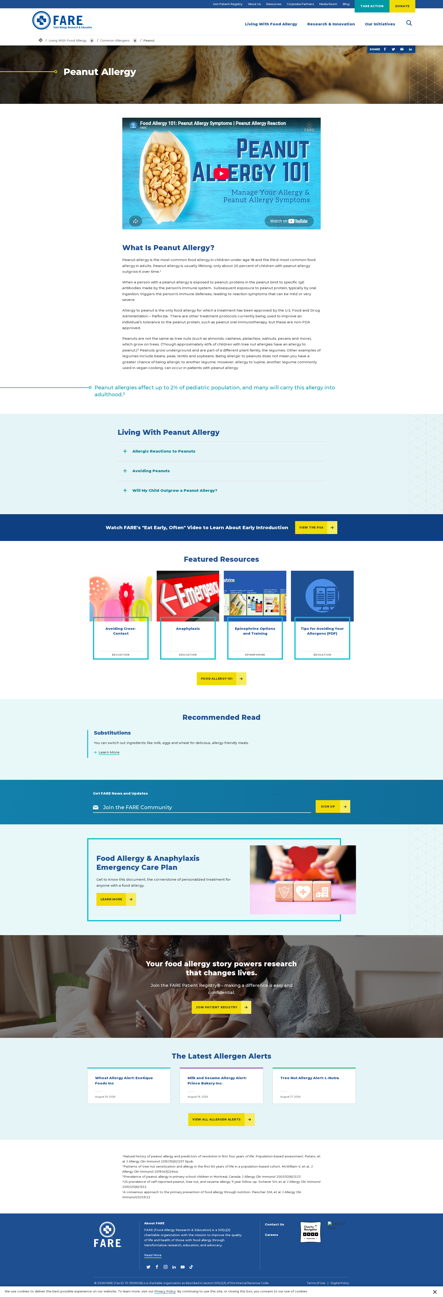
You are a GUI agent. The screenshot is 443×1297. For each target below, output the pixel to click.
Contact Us (274, 1224)
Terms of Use (316, 1283)
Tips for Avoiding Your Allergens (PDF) (322, 631)
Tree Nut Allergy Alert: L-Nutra (309, 1078)
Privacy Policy (165, 1291)
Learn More (112, 899)
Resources (273, 4)
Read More (153, 1255)
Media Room (328, 4)
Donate (402, 6)
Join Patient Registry (227, 4)
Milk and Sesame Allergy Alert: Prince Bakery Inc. (217, 1080)
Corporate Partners (300, 4)
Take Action (371, 6)
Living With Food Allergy (68, 40)
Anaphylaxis (188, 628)
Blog (346, 4)
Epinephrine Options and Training (255, 631)
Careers (271, 1235)
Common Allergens (115, 40)
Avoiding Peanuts (151, 471)
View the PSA (311, 527)
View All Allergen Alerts (216, 1119)
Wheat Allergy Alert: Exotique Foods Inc (124, 1080)
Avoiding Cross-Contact (120, 631)
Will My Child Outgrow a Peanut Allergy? (174, 490)
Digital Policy (340, 1283)
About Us (254, 4)
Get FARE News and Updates (120, 793)
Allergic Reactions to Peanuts (163, 451)
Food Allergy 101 (217, 678)
